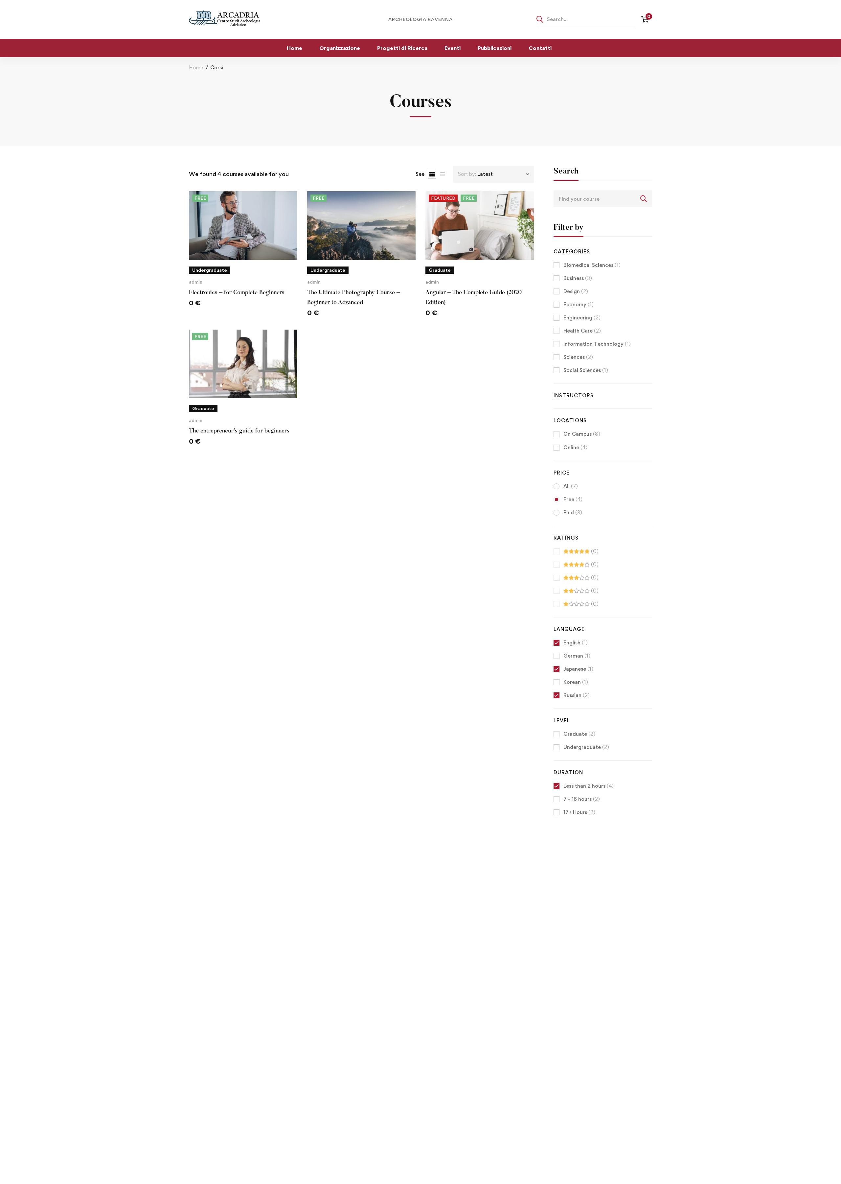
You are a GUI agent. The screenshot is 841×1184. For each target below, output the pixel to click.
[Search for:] (585, 19)
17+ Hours (579, 812)
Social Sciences (585, 370)
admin (195, 282)
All (570, 486)
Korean (575, 682)
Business (577, 278)
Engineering (582, 317)
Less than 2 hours (588, 786)
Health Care (582, 331)
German (576, 656)
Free (572, 499)
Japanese (578, 669)
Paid (572, 512)
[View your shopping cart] (646, 19)
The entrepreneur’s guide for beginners (239, 431)
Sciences (578, 357)
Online (575, 447)
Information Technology (597, 344)
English (575, 642)
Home (196, 67)
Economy (578, 304)
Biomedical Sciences (592, 265)
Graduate (579, 734)
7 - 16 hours (581, 799)
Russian (576, 695)
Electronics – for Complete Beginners (236, 293)
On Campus (581, 434)
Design (575, 291)
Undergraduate (586, 747)
